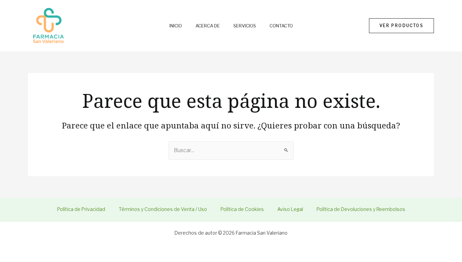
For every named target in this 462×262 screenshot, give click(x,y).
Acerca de (207, 26)
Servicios (244, 26)
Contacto (281, 26)
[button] (401, 25)
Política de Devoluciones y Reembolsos (361, 209)
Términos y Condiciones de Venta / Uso (163, 209)
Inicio (175, 26)
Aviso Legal (290, 209)
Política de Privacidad (81, 209)
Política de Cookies (242, 209)
